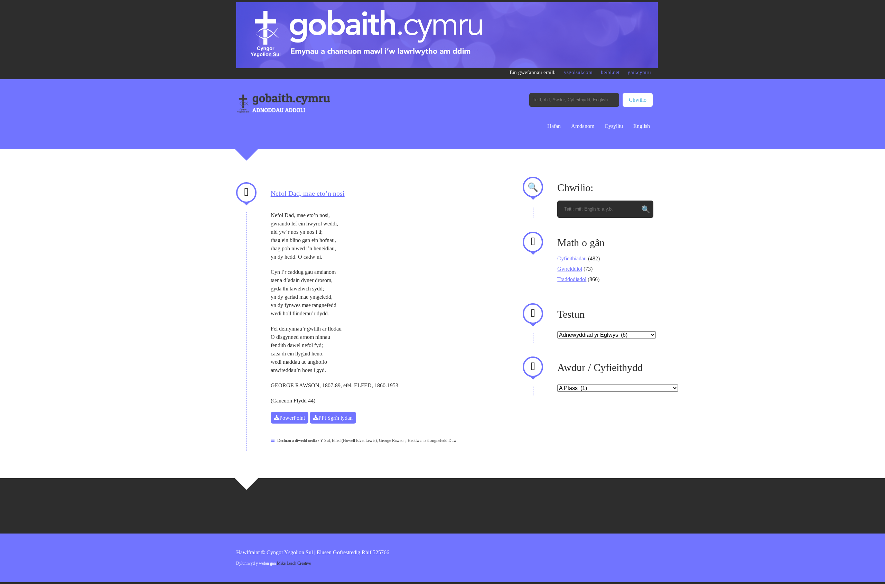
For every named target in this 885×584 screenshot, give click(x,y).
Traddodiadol (571, 279)
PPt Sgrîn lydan (335, 418)
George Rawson (392, 440)
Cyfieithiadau (572, 258)
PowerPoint (292, 418)
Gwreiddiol (569, 269)
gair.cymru (639, 72)
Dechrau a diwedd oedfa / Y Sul (303, 440)
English (641, 126)
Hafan (554, 126)
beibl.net (610, 72)
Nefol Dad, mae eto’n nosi (308, 193)
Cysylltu (614, 126)
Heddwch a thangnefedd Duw (432, 440)
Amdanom (582, 126)
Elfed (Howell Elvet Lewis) (354, 440)
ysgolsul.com (578, 72)
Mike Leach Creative (294, 563)
